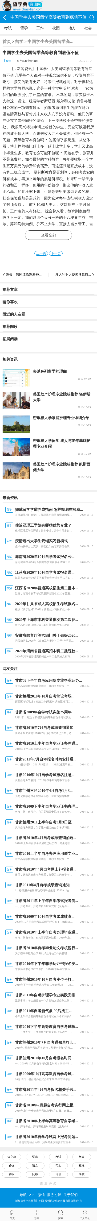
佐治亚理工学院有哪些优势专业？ (43, 525)
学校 (82, 1174)
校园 (56, 28)
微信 (41, 1195)
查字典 (12, 1157)
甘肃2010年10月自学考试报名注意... (44, 775)
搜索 (60, 1218)
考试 (8, 28)
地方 (72, 28)
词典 (35, 1157)
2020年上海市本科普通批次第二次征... (46, 620)
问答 (35, 1174)
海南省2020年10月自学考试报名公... (44, 557)
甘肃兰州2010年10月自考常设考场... (44, 696)
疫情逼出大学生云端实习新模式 (41, 541)
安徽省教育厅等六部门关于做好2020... (46, 635)
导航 (23, 1195)
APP (32, 1195)
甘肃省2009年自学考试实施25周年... (44, 712)
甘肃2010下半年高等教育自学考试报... (46, 1027)
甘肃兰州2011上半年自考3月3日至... (44, 822)
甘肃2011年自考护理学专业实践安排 (45, 995)
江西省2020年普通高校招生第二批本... (46, 588)
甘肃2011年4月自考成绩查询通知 (42, 885)
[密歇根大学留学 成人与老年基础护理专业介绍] (16, 447)
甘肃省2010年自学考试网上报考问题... (46, 1137)
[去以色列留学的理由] (16, 377)
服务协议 (54, 1195)
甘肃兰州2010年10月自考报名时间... (44, 1058)
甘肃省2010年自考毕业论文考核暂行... (46, 948)
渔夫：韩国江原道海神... (24, 274)
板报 (82, 1165)
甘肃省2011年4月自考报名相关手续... (45, 1090)
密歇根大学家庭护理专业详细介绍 (61, 418)
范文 (58, 1165)
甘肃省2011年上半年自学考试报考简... (46, 901)
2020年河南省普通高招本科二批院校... (46, 651)
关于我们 (71, 1195)
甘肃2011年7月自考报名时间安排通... (45, 759)
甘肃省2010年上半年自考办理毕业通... (46, 932)
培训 (58, 1174)
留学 (24, 28)
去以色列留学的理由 (50, 371)
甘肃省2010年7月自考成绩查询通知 (44, 728)
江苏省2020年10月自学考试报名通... (44, 572)
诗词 (12, 1174)
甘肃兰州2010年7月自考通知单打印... (45, 1042)
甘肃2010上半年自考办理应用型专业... (46, 853)
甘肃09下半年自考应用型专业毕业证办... (48, 680)
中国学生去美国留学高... (50, 41)
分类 (36, 1218)
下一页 (56, 253)
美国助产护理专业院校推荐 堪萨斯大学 (61, 397)
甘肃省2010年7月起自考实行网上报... (45, 1105)
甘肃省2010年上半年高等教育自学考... (46, 1121)
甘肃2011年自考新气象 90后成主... (43, 1011)
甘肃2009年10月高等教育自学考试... (44, 1074)
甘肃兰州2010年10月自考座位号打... (44, 979)
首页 (7, 41)
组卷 (82, 1157)
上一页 (41, 253)
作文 (12, 1165)
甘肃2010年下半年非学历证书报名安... (46, 964)
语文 (35, 1165)
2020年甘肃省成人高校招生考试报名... (46, 604)
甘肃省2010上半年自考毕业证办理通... (46, 743)
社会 (88, 28)
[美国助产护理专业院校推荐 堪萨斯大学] (16, 400)
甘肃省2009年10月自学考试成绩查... (44, 916)
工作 (40, 28)
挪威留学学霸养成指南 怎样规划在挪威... (49, 509)
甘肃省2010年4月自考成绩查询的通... (45, 838)
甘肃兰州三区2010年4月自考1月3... (44, 791)
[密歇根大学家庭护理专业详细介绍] (16, 424)
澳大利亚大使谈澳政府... (73, 274)
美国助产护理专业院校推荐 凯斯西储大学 (61, 467)
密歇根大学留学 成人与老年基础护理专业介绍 (61, 443)
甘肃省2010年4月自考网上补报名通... (45, 869)
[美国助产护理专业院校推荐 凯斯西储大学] (16, 470)
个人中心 (85, 1218)
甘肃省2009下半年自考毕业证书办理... (46, 806)
